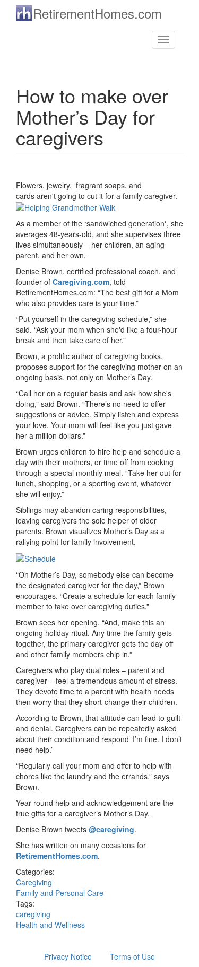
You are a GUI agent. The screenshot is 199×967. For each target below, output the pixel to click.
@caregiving (111, 829)
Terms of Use (132, 956)
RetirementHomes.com (97, 13)
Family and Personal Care (59, 892)
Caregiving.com (81, 281)
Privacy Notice (68, 956)
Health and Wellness (50, 924)
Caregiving (34, 882)
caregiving (33, 914)
